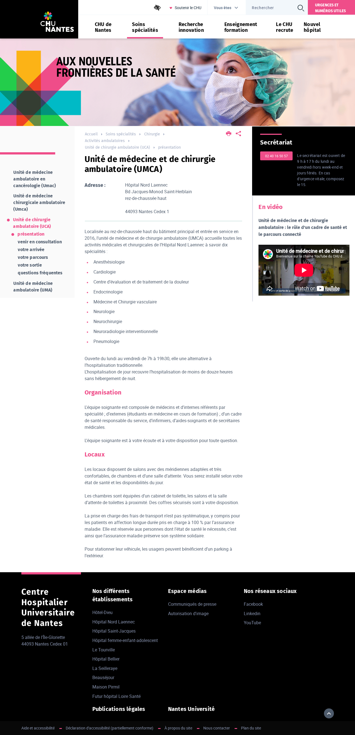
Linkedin (252, 613)
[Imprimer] (228, 134)
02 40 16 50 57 (276, 156)
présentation (169, 147)
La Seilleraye (104, 668)
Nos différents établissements (112, 595)
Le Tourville (103, 650)
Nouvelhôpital (312, 27)
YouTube (252, 623)
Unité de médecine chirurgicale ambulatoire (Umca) (39, 202)
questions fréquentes (40, 272)
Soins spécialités (121, 134)
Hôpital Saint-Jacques (114, 631)
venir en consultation (40, 241)
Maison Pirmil (106, 687)
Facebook (253, 604)
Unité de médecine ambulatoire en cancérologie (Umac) (34, 179)
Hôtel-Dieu (102, 612)
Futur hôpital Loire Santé (116, 696)
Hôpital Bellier (106, 659)
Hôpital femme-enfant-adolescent (125, 640)
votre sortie (30, 265)
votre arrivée (31, 249)
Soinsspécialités (145, 27)
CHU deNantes (103, 27)
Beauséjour (103, 677)
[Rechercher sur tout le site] (301, 8)
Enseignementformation (240, 27)
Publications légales (118, 709)
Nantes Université (191, 709)
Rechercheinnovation (191, 27)
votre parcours (33, 257)
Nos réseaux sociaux (270, 591)
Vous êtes (222, 7)
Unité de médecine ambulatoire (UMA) (33, 287)
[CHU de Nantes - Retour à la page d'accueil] (57, 22)
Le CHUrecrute (284, 27)
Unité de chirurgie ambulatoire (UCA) (117, 147)
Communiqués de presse (192, 604)
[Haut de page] (329, 713)
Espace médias (187, 591)
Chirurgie (152, 134)
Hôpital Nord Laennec (113, 622)
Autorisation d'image (188, 613)
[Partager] (238, 134)
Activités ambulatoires (105, 140)
